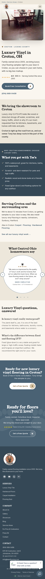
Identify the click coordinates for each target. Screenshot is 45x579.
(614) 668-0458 (9, 93)
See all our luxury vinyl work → (16, 234)
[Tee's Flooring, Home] (6, 6)
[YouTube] (9, 476)
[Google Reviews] (14, 476)
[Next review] (42, 275)
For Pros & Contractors (11, 529)
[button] (22, 274)
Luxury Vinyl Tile (9, 488)
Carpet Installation (9, 495)
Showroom (6, 518)
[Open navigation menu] (40, 6)
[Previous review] (2, 275)
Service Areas (8, 525)
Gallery (5, 514)
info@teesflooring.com (11, 559)
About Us (6, 510)
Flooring (27, 225)
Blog (4, 521)
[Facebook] (4, 476)
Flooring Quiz (7, 499)
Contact (5, 537)
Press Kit (6, 533)
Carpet (18, 225)
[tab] (17, 297)
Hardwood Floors (9, 491)
